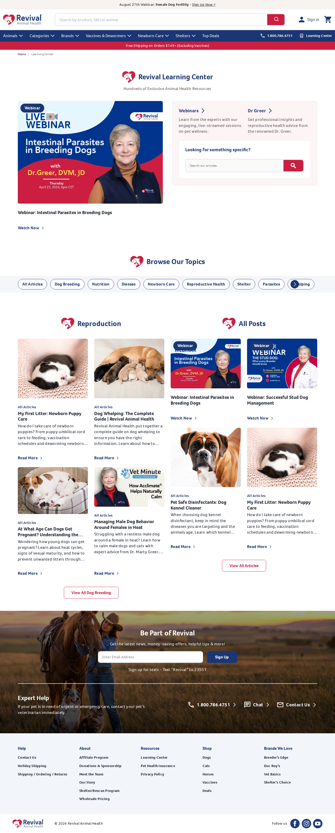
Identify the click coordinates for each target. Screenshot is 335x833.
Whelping (301, 284)
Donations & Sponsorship (100, 765)
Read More (28, 458)
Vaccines (210, 782)
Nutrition (101, 284)
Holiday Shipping (32, 765)
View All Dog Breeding (91, 592)
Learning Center (154, 757)
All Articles (32, 284)
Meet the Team (91, 774)
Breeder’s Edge (276, 757)
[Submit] (276, 19)
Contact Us (27, 757)
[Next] (295, 284)
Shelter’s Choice (277, 782)
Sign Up (222, 657)
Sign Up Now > (204, 4)
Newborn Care (161, 284)
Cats (206, 765)
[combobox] (170, 20)
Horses (208, 774)
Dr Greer (257, 111)
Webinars (189, 111)
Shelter (244, 284)
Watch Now (28, 228)
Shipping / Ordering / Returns (42, 774)
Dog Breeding (67, 284)
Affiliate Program (93, 757)
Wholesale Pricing (94, 798)
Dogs (207, 757)
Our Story (87, 782)
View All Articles (244, 565)
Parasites (271, 284)
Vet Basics (272, 774)
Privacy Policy (152, 774)
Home (22, 54)
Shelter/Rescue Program (99, 790)
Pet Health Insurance (158, 765)
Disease (129, 284)
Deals (207, 790)
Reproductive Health (206, 284)
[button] (327, 19)
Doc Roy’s (272, 765)
